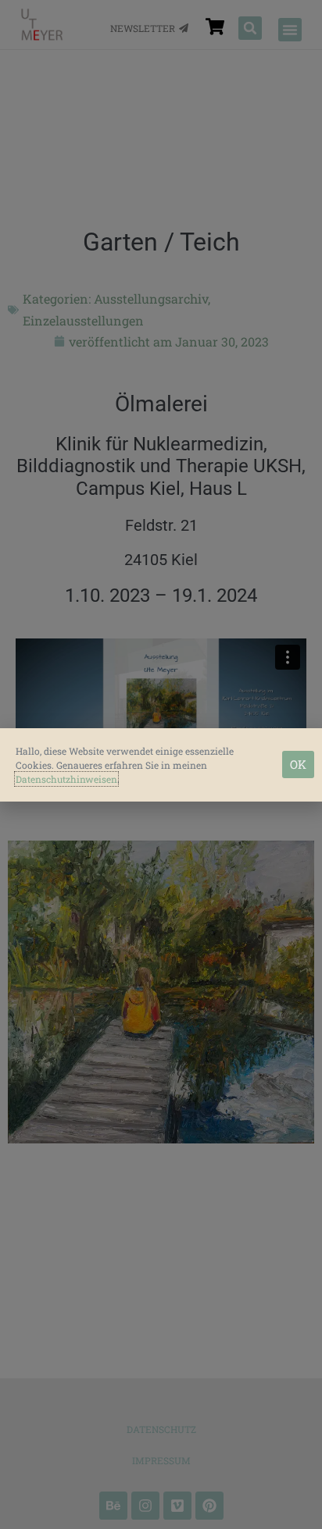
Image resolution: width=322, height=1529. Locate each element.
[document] (161, 764)
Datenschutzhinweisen (66, 779)
